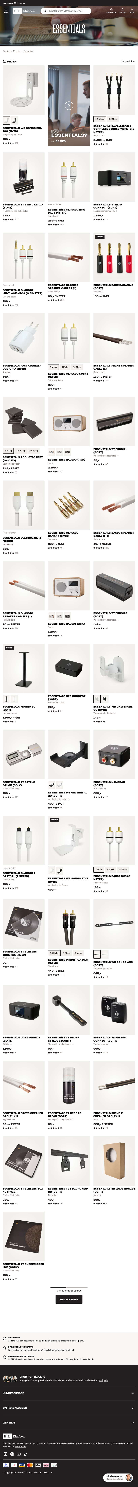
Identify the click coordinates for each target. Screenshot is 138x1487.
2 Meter (78, 953)
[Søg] (45, 11)
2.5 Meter (99, 119)
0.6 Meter (54, 953)
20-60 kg (33, 451)
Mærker (17, 51)
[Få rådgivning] (129, 1477)
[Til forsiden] (24, 11)
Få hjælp (103, 1380)
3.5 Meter (113, 119)
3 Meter (53, 367)
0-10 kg (8, 451)
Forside (6, 51)
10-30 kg (20, 451)
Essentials (28, 51)
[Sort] (14, 120)
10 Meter (77, 367)
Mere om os (20, 1446)
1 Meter (66, 953)
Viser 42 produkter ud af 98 (69, 1291)
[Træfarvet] (51, 452)
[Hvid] (6, 120)
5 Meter (65, 367)
